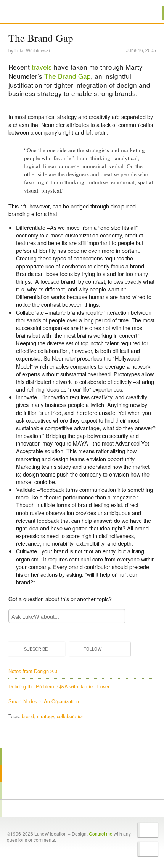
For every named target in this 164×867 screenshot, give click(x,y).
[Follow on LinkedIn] (148, 849)
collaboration (70, 716)
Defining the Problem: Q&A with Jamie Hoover (58, 686)
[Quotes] (82, 773)
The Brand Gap (67, 76)
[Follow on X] (148, 830)
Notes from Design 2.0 (32, 671)
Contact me (101, 833)
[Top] (82, 736)
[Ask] (82, 808)
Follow (92, 649)
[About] (82, 756)
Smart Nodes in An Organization (43, 701)
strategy (45, 716)
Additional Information (34, 12)
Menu (148, 13)
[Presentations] (82, 790)
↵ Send (114, 616)
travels (42, 67)
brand (28, 716)
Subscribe (36, 649)
